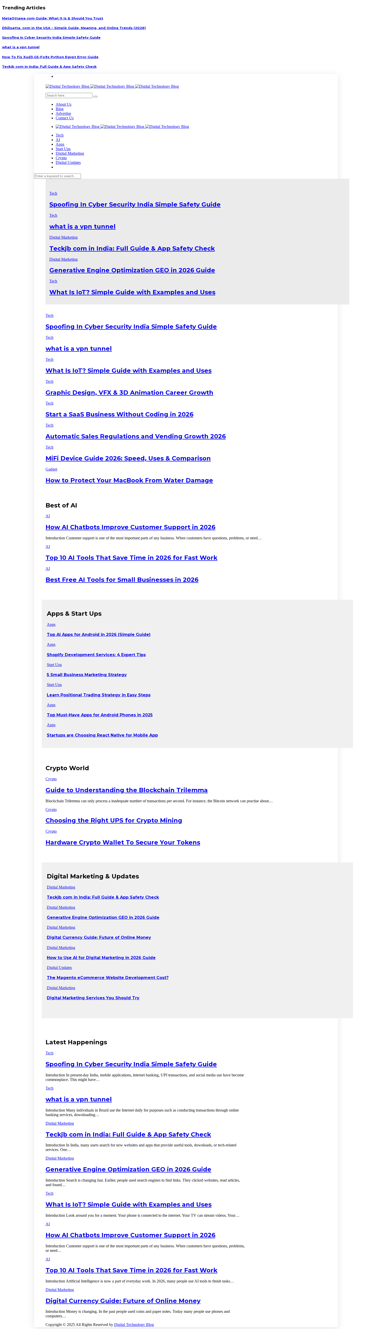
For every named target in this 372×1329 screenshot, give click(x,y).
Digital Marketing (70, 153)
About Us (63, 104)
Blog (60, 109)
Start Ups (63, 149)
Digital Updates (68, 162)
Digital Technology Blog (134, 1324)
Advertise (63, 113)
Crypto (61, 158)
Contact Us (65, 118)
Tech (60, 135)
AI (58, 140)
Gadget (51, 469)
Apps (60, 144)
